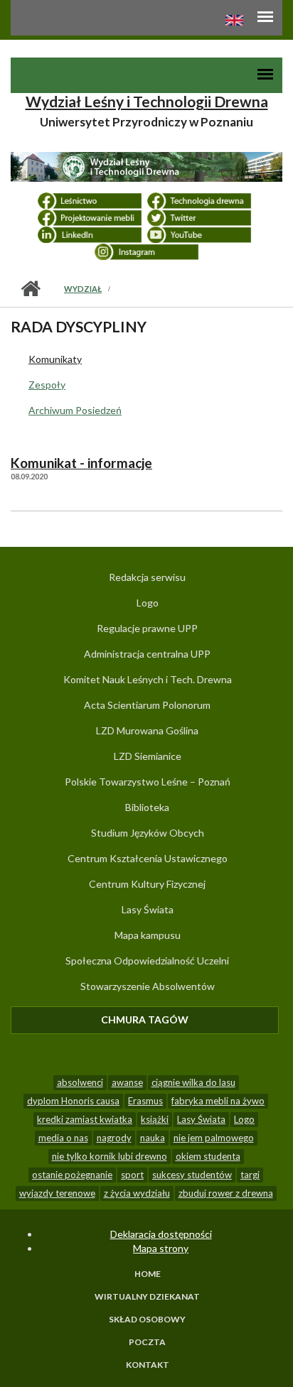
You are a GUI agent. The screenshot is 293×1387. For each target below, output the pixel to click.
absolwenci (80, 1082)
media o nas (63, 1137)
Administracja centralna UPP (147, 654)
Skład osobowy (147, 1319)
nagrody (114, 1137)
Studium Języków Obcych (147, 833)
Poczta (147, 1342)
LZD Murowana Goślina (147, 730)
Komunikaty (55, 359)
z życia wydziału (137, 1193)
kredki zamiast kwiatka (84, 1119)
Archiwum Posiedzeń (75, 410)
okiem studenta (208, 1156)
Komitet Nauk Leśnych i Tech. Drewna (147, 679)
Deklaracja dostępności (161, 1234)
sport (132, 1174)
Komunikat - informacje (81, 463)
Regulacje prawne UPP (147, 628)
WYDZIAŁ (83, 288)
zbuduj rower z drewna (226, 1193)
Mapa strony (160, 1248)
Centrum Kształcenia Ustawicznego (148, 858)
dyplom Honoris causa (73, 1100)
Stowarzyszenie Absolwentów (147, 986)
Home (147, 1274)
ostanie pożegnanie (72, 1174)
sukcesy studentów (192, 1174)
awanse (127, 1082)
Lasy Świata (148, 909)
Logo (148, 603)
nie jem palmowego (214, 1137)
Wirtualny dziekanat (147, 1297)
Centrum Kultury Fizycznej (147, 884)
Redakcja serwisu (147, 577)
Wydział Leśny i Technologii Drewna (147, 101)
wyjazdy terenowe (57, 1193)
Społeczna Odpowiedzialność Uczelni (147, 960)
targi (250, 1174)
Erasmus (145, 1100)
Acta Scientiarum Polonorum (147, 705)
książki (155, 1119)
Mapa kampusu (147, 935)
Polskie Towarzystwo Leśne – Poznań (147, 782)
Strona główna (30, 289)
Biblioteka (147, 807)
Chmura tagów (190, 1019)
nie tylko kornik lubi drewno (109, 1156)
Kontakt (147, 1365)
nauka (152, 1137)
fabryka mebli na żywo (218, 1100)
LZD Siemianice (147, 756)
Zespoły (46, 385)
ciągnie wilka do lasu (193, 1082)
